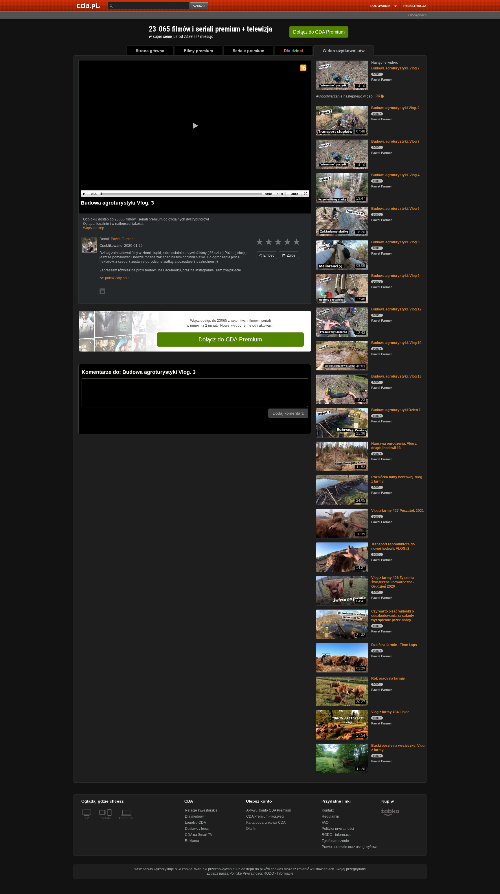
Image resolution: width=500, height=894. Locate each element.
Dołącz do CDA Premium (230, 339)
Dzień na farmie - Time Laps (394, 645)
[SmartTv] (110, 822)
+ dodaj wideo (417, 15)
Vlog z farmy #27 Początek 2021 (397, 511)
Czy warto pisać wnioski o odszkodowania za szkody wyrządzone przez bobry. (392, 615)
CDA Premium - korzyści (265, 816)
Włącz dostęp (93, 228)
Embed (268, 255)
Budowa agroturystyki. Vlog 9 (395, 276)
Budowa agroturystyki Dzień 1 (396, 410)
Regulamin (330, 816)
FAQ (325, 823)
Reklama (192, 841)
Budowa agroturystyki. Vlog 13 (396, 376)
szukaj (199, 6)
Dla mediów (194, 816)
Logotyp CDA (195, 823)
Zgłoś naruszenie (335, 841)
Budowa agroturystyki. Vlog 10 (396, 343)
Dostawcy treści (197, 829)
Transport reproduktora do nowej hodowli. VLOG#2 (393, 546)
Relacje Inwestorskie (201, 810)
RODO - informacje (337, 835)
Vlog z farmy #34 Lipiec (390, 712)
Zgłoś (290, 255)
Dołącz (319, 32)
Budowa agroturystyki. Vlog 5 (395, 242)
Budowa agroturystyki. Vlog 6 (395, 209)
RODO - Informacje (278, 873)
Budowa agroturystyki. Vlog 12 (396, 309)
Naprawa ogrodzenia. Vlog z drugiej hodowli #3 (394, 446)
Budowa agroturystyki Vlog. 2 (395, 108)
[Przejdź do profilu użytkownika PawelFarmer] (89, 245)
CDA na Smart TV (198, 835)
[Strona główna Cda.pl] (89, 5)
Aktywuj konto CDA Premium (268, 810)
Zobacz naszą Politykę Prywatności (234, 873)
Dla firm (252, 829)
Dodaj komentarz (288, 413)
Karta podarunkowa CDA (266, 823)
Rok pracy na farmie (388, 678)
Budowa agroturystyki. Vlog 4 (395, 175)
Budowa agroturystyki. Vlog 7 (395, 68)
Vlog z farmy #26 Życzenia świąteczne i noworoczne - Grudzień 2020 (392, 582)
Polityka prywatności (338, 829)
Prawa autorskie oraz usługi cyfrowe (350, 847)
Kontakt (328, 810)
